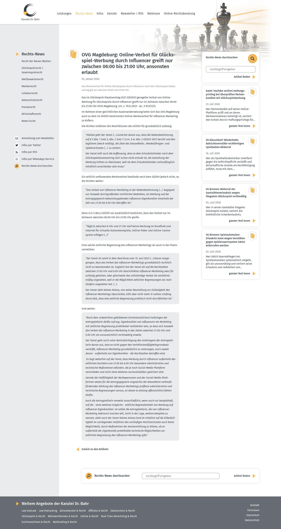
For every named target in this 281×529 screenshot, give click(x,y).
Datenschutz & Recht (122, 510)
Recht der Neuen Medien (36, 61)
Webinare (153, 13)
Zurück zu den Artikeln (95, 449)
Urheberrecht (30, 93)
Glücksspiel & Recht (33, 516)
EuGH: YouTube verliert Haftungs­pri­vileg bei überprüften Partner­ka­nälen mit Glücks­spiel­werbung (225, 94)
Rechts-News (84, 13)
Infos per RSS (29, 152)
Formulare (253, 510)
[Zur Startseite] (31, 12)
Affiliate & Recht (98, 510)
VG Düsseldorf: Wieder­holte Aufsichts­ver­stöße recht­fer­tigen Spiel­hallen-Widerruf (225, 143)
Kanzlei (112, 13)
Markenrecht (29, 86)
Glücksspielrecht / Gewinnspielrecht (32, 70)
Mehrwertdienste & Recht (63, 516)
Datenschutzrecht (32, 100)
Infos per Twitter (31, 145)
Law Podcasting (48, 510)
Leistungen (64, 13)
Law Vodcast (29, 510)
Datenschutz (252, 520)
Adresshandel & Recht (73, 510)
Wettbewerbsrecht (32, 79)
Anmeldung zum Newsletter (38, 138)
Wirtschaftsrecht (31, 113)
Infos (100, 13)
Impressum (252, 515)
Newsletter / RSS (132, 13)
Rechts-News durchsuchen (37, 165)
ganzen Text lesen (239, 125)
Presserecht (28, 107)
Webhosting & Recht (65, 521)
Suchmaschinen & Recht (36, 521)
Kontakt (254, 505)
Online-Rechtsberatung (179, 13)
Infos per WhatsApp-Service (38, 159)
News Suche (29, 120)
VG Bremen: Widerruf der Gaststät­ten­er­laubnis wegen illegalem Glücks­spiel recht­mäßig (226, 193)
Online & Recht (89, 516)
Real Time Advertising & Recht (119, 516)
